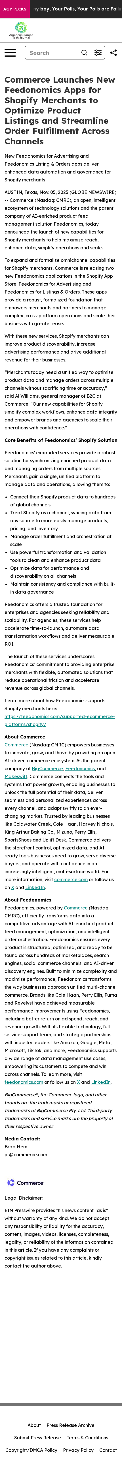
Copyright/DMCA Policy (31, 1450)
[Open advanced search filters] (98, 52)
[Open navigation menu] (10, 52)
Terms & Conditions (87, 1437)
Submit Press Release (37, 1437)
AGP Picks (14, 9)
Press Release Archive (70, 1425)
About (34, 1425)
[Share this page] (113, 52)
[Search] (84, 52)
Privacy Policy (78, 1450)
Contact (108, 1450)
